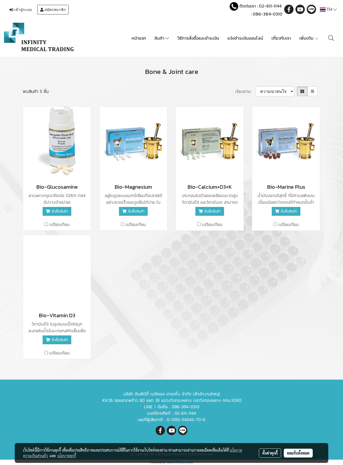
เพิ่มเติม (307, 38)
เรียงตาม (245, 91)
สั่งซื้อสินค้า (59, 211)
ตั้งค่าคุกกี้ (270, 453)
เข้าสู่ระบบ (22, 9)
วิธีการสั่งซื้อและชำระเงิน (198, 38)
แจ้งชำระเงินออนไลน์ (245, 38)
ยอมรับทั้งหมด (298, 453)
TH (329, 9)
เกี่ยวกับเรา (281, 38)
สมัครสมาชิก (54, 9)
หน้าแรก (139, 38)
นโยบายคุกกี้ (66, 455)
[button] (331, 38)
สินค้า (159, 38)
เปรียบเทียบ (59, 224)
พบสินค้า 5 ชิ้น (36, 91)
